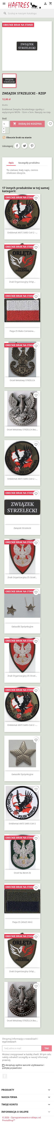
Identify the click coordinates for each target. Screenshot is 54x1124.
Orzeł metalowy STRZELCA (22, 380)
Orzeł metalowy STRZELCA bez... (22, 429)
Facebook (4, 1076)
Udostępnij (17, 146)
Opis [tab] (11, 162)
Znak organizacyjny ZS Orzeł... (22, 577)
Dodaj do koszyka (27, 123)
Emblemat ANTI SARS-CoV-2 (22, 823)
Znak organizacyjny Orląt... (22, 281)
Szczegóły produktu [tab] (29, 162)
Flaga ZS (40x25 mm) (22, 922)
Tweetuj (24, 146)
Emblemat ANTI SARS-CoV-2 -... (22, 232)
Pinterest (32, 146)
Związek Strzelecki (22, 528)
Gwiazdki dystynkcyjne (22, 626)
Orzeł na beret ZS (22, 872)
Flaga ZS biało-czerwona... (22, 331)
